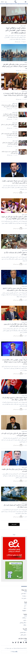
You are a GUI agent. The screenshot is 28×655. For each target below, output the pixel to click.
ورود (6, 1)
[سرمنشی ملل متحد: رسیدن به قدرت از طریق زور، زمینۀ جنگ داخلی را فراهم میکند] (14, 277)
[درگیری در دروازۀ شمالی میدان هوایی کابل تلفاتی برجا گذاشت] (23, 143)
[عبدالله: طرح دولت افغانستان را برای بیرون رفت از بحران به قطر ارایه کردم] (14, 313)
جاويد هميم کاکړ (16, 192)
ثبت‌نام (2, 1)
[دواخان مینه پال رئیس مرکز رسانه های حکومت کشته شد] (14, 458)
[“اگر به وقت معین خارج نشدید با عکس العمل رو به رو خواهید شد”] (23, 134)
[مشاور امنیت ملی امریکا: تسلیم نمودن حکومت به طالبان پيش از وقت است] (14, 170)
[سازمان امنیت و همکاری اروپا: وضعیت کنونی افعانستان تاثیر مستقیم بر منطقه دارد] (14, 15)
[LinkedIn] (13, 642)
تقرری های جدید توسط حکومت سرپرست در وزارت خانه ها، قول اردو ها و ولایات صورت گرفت (15, 95)
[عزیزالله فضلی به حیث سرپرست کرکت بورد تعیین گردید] (23, 152)
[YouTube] (21, 642)
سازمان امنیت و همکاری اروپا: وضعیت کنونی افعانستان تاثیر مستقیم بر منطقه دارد (15, 30)
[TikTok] (15, 642)
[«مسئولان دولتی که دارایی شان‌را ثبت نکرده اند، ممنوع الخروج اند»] (14, 422)
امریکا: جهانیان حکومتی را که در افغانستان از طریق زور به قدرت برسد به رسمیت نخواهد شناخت (15, 362)
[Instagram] (18, 642)
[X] (23, 642)
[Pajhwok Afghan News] (15, 1)
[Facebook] (26, 642)
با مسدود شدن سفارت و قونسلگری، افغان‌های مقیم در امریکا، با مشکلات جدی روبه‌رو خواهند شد (14, 66)
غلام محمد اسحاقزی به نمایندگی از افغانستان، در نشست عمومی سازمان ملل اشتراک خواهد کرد (10, 116)
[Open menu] (25, 2)
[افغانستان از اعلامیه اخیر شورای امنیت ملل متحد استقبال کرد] (14, 494)
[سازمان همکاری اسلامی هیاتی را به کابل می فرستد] (23, 125)
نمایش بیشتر (14, 524)
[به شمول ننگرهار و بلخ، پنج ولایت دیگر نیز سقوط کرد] (14, 241)
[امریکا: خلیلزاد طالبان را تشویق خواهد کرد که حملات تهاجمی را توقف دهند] (14, 386)
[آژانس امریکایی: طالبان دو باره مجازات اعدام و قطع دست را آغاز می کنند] (23, 105)
